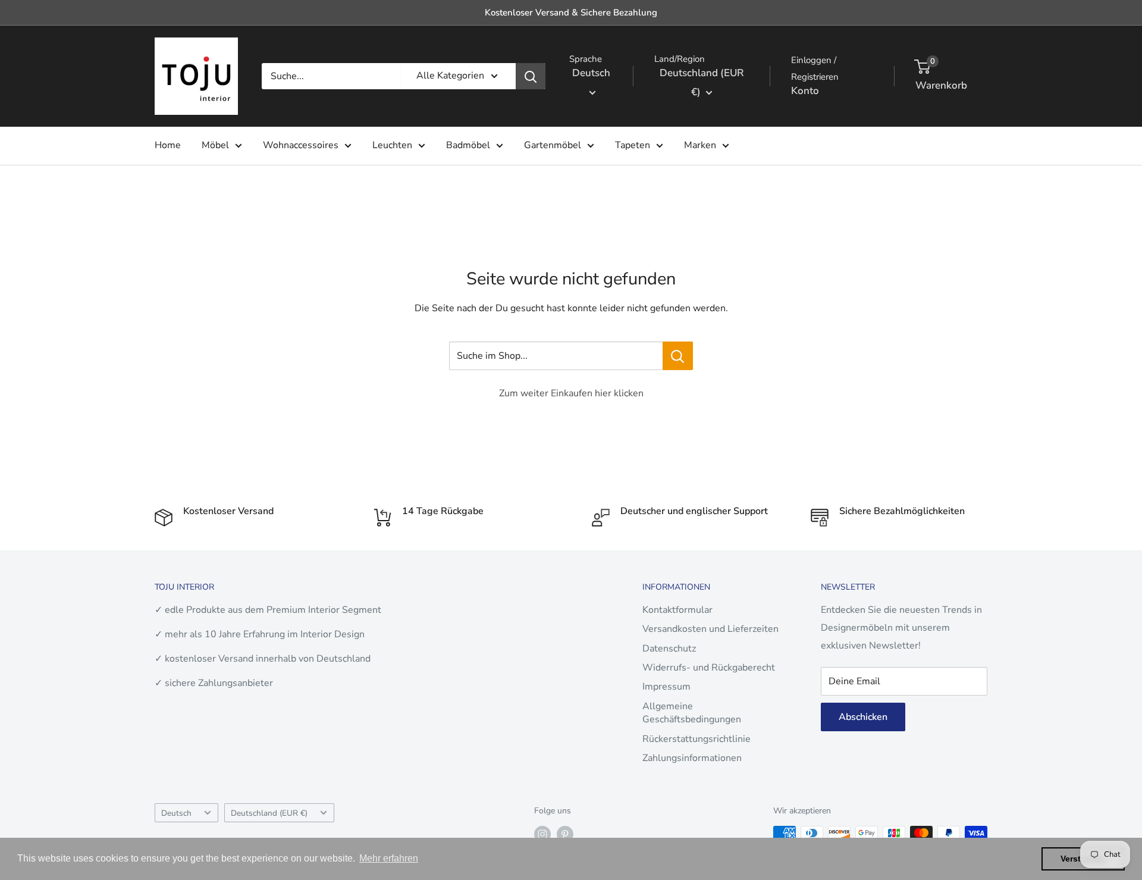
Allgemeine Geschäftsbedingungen (691, 713)
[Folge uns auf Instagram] (542, 834)
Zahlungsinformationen (692, 758)
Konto (805, 91)
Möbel (215, 145)
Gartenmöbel (552, 145)
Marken (700, 145)
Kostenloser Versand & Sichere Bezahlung (571, 12)
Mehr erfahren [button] (388, 858)
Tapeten (632, 145)
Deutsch (176, 813)
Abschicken (863, 717)
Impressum (666, 686)
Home (168, 145)
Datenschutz (669, 648)
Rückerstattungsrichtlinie (696, 739)
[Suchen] (530, 76)
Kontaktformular (677, 609)
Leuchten (392, 145)
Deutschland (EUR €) (269, 813)
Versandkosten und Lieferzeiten (710, 628)
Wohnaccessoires (300, 145)
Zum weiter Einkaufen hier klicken (571, 393)
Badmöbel (468, 145)
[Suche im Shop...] (678, 356)
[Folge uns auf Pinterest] (565, 834)
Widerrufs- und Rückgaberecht (708, 667)
